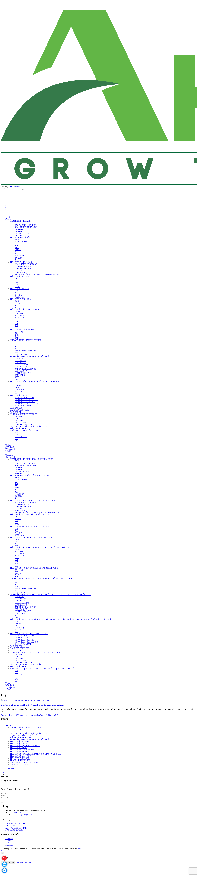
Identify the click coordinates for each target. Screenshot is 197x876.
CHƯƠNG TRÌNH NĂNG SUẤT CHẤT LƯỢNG (29, 426)
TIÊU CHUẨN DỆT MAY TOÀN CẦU (25, 309)
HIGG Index (19, 315)
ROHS (17, 338)
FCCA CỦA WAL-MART (24, 398)
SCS (16, 285)
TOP (2, 851)
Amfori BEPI (19, 256)
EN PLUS (18, 303)
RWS (16, 260)
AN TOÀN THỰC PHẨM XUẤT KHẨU (25, 340)
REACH (18, 336)
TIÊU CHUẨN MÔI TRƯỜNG (22, 330)
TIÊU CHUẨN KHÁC (18, 428)
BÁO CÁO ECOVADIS (14, 830)
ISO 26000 (19, 258)
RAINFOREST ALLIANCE (25, 369)
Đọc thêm (29, 715)
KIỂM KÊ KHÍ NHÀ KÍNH (20, 221)
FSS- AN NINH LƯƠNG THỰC (27, 350)
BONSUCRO (20, 375)
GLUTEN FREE (21, 354)
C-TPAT (18, 280)
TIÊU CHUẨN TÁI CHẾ (19, 289)
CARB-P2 (18, 385)
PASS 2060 (19, 235)
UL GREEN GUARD (23, 266)
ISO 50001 (19, 416)
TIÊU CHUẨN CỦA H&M (25, 402)
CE (16, 443)
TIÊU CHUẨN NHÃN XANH (21, 262)
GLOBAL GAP (20, 361)
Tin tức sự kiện (10, 768)
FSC (16, 394)
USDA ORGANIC (22, 365)
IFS (16, 346)
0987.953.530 (14, 187)
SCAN (17, 287)
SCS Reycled (19, 297)
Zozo (80, 849)
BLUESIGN (19, 317)
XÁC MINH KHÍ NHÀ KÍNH (26, 227)
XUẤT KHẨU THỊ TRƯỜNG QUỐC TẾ (26, 430)
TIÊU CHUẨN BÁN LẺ (19, 396)
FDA (16, 433)
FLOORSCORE (21, 391)
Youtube (8, 841)
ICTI (16, 252)
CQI (16, 418)
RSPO (17, 377)
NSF (16, 439)
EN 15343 (18, 295)
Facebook (9, 839)
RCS (16, 293)
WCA (17, 248)
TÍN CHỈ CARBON (22, 233)
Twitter (8, 843)
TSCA (17, 387)
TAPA (17, 278)
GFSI (17, 342)
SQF (16, 348)
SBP (16, 307)
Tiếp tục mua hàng (8, 862)
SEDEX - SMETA (21, 241)
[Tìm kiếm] (23, 189)
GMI (16, 441)
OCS (16, 322)
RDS (16, 246)
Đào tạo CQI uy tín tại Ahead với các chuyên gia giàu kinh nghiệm (32, 705)
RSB (16, 305)
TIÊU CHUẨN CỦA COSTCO (26, 400)
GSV (16, 283)
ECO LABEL (20, 270)
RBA (16, 254)
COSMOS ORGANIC (23, 373)
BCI (16, 326)
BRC (16, 344)
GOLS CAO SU (21, 371)
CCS (16, 328)
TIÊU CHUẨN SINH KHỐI (20, 299)
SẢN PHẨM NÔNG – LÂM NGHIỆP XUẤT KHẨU (30, 357)
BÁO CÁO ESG (16, 408)
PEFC (17, 383)
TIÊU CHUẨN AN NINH (20, 276)
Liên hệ (3, 772)
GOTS (17, 320)
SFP (16, 324)
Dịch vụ (8, 725)
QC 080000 (19, 332)
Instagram (9, 845)
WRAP (17, 311)
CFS (16, 435)
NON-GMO (19, 359)
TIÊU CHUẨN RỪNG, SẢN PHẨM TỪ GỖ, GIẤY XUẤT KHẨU (35, 381)
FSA (16, 379)
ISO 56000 (19, 420)
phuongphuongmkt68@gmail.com (23, 815)
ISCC (17, 301)
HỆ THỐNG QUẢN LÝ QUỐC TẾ (23, 414)
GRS (16, 291)
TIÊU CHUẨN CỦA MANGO (26, 404)
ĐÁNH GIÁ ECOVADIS (19, 410)
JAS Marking (19, 389)
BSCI (17, 239)
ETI (16, 244)
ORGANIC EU (20, 363)
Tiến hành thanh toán (23, 862)
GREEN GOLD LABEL (24, 268)
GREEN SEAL (20, 272)
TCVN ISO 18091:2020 (23, 424)
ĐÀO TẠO (14, 766)
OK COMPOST (21, 437)
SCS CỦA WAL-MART (23, 406)
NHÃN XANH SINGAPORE (26, 264)
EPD (16, 334)
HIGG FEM (19, 313)
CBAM (17, 223)
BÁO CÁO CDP (16, 412)
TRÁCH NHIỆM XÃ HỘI (20, 237)
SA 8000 (18, 250)
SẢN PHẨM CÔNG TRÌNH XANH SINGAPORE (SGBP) (37, 274)
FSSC (17, 352)
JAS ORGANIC (21, 367)
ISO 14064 (19, 229)
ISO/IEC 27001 (20, 422)
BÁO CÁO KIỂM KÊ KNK (25, 225)
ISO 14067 (19, 231)
